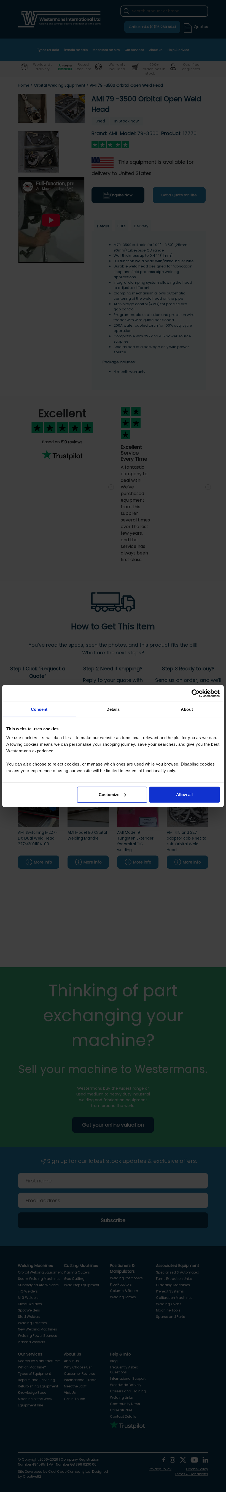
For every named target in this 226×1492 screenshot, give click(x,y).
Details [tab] (113, 709)
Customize (109, 794)
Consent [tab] (39, 709)
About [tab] (187, 709)
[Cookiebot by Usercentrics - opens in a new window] (195, 693)
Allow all (184, 794)
